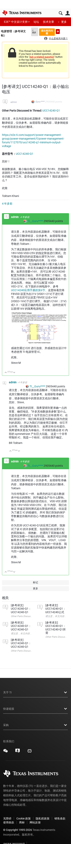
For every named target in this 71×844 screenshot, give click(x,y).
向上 (5, 372)
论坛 (36, 21)
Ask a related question (41, 56)
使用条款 (8, 822)
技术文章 (48, 21)
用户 (67, 13)
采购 (6, 725)
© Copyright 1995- (17, 829)
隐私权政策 (43, 818)
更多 (64, 21)
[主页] (21, 12)
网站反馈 (35, 822)
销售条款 (59, 818)
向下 (14, 372)
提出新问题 (58, 31)
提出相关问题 (47, 32)
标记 (35, 582)
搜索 (60, 13)
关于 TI (7, 692)
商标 (22, 822)
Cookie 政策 (23, 818)
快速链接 (8, 708)
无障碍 (7, 818)
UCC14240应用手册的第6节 (28, 290)
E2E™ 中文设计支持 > (17, 21)
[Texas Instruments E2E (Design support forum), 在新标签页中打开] (17, 752)
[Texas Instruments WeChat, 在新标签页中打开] (5, 752)
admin (13, 102)
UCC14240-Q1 (51, 110)
